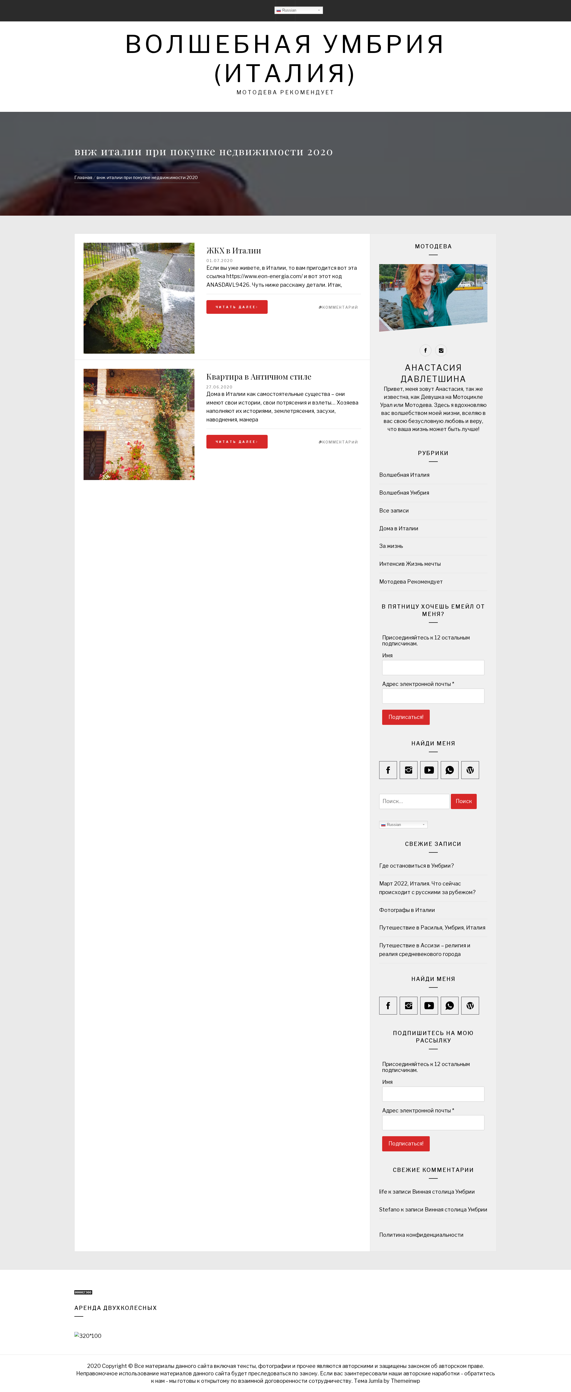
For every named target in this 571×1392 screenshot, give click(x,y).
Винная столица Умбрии (443, 1192)
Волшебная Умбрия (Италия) (286, 58)
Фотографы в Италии (407, 910)
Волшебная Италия (404, 475)
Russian (288, 10)
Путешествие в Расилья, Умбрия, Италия (432, 927)
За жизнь (391, 546)
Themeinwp (405, 1381)
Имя (387, 656)
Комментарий (340, 307)
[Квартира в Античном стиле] (139, 373)
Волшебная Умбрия (404, 493)
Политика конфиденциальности (422, 1235)
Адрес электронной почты (418, 684)
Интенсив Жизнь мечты (410, 564)
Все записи (394, 510)
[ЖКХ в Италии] (139, 298)
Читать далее (236, 307)
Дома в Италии (398, 528)
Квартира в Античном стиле (258, 376)
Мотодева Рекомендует (411, 582)
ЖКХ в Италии (233, 250)
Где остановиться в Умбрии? (416, 866)
